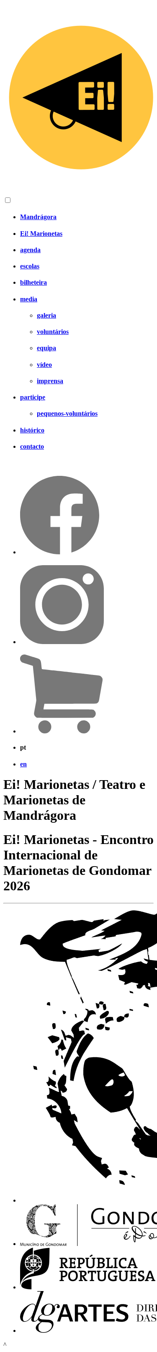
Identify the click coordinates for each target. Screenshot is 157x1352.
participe (32, 397)
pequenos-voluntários (67, 413)
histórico (32, 430)
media (28, 299)
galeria (46, 315)
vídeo (44, 364)
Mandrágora (38, 216)
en (23, 764)
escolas (29, 266)
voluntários (53, 331)
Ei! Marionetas (41, 233)
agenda (30, 249)
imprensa (50, 380)
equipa (46, 347)
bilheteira (33, 282)
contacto (32, 446)
